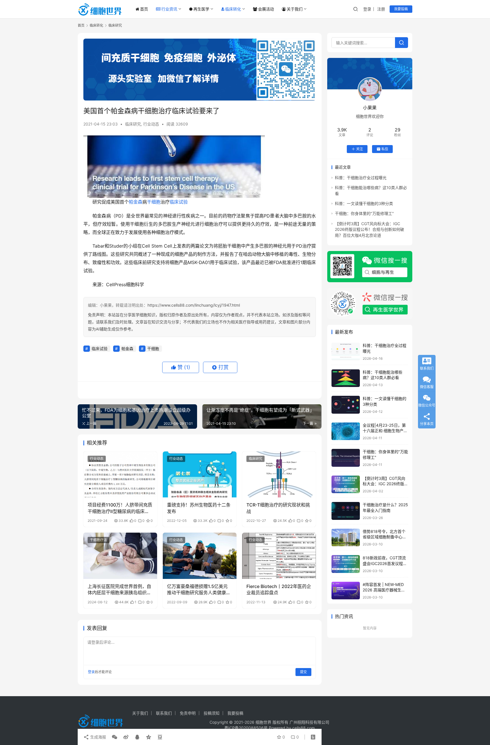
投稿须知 (211, 713)
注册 (381, 9)
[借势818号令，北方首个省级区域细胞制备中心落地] (345, 538)
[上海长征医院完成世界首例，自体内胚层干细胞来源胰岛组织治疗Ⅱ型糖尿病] (120, 556)
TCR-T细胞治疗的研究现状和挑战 (278, 508)
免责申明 (188, 713)
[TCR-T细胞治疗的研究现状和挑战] (279, 474)
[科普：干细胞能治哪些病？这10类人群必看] (345, 378)
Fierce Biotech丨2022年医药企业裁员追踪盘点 (278, 589)
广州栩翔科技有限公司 (309, 722)
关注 (359, 149)
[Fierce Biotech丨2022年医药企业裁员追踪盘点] (279, 556)
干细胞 (153, 202)
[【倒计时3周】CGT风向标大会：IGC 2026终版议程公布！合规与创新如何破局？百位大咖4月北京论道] (345, 484)
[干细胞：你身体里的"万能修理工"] (345, 458)
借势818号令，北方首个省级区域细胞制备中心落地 (384, 537)
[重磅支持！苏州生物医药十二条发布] (199, 474)
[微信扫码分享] (114, 737)
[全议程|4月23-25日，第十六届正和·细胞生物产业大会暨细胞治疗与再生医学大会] (345, 431)
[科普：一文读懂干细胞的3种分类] (345, 405)
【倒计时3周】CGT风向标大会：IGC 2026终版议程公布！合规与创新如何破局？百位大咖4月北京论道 (369, 229)
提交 (303, 672)
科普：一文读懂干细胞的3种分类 (364, 203)
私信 (384, 149)
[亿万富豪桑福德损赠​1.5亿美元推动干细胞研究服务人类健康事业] (199, 556)
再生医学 (201, 9)
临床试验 (179, 202)
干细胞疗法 (98, 540)
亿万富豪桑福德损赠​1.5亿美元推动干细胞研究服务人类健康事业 (199, 589)
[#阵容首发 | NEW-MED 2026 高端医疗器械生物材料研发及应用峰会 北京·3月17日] (345, 591)
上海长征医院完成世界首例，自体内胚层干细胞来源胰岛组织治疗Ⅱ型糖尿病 (119, 589)
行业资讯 (169, 9)
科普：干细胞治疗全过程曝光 (360, 177)
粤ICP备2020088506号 (246, 727)
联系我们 (164, 713)
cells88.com (303, 727)
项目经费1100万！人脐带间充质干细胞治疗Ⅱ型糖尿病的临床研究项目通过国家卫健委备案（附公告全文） (120, 508)
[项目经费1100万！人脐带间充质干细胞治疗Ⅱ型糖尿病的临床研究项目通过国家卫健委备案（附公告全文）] (120, 474)
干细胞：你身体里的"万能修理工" (364, 213)
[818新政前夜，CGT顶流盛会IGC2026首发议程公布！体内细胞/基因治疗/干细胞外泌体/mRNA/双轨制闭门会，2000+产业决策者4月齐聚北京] (345, 564)
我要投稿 (401, 9)
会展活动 (266, 9)
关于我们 (295, 9)
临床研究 (133, 124)
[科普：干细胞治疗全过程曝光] (345, 352)
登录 (367, 9)
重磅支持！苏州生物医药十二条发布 (199, 508)
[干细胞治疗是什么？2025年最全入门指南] (345, 511)
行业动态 (151, 124)
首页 (144, 9)
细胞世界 (263, 722)
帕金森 (135, 202)
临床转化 (233, 9)
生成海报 (97, 736)
